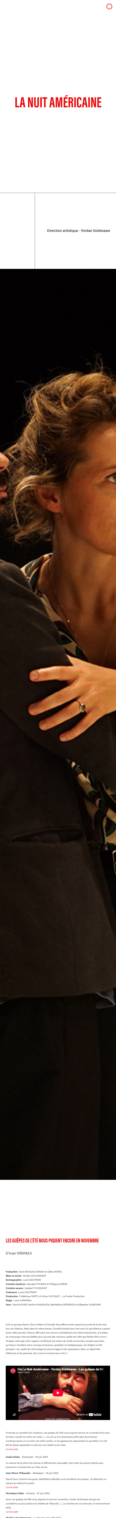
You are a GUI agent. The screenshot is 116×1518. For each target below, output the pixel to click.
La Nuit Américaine (58, 101)
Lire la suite (12, 1449)
